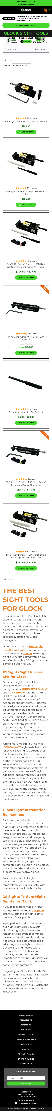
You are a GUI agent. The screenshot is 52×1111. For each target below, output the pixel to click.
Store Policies (26, 1059)
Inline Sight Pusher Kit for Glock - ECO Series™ (26, 338)
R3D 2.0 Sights (26, 1020)
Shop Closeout (26, 25)
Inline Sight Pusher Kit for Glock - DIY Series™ (26, 121)
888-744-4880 (28, 4)
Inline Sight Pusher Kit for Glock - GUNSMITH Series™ (26, 192)
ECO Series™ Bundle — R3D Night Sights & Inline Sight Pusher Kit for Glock (26, 483)
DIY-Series (15, 692)
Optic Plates (26, 1044)
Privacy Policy (26, 1054)
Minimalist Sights (26, 1034)
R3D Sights (26, 1029)
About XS (26, 1049)
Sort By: (7, 65)
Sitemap (41, 1109)
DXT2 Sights (26, 1025)
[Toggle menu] (7, 10)
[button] (26, 49)
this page (38, 910)
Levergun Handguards (26, 1039)
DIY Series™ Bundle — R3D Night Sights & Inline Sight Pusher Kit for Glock (26, 556)
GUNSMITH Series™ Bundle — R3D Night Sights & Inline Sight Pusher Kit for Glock (26, 265)
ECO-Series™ (12, 747)
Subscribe (26, 1083)
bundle (27, 653)
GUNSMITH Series (34, 689)
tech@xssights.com (27, 1104)
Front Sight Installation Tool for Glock (26, 412)
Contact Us (25, 1064)
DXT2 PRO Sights (26, 1015)
